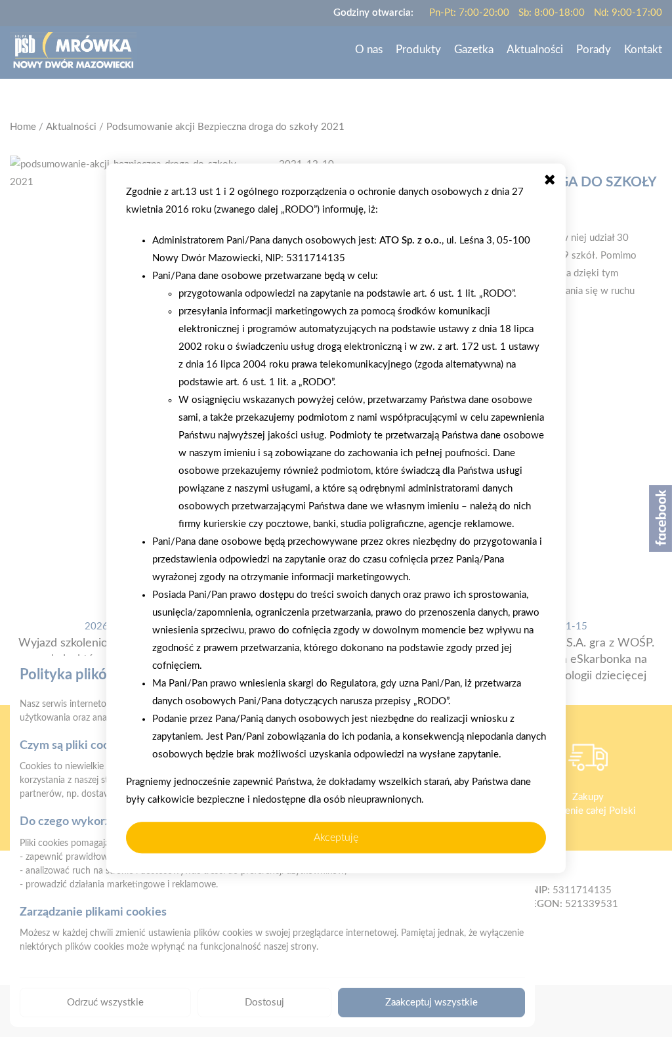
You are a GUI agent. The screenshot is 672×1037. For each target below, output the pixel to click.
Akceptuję (336, 837)
